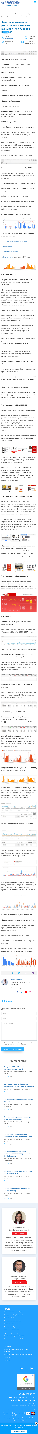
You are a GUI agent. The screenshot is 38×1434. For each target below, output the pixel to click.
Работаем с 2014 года (19, 1420)
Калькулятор (8, 1357)
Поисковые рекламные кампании (15, 241)
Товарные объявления (11, 1330)
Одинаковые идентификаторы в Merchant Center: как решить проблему (19, 1085)
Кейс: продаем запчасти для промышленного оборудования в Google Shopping (17, 1154)
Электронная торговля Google (14, 1336)
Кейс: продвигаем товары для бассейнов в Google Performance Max (18, 1135)
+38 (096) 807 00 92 (25, 1397)
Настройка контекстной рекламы (15, 1312)
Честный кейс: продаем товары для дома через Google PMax (17, 1118)
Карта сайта (20, 1415)
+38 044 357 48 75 (12, 5)
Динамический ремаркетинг (13, 1327)
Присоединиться (19, 1431)
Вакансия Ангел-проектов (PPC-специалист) (18, 1354)
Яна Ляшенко (9, 38)
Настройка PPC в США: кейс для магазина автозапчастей (16, 1068)
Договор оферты (9, 1415)
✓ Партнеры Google (26, 1418)
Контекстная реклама (12, 1418)
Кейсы (6, 32)
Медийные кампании (10, 252)
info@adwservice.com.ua (23, 1400)
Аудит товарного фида (11, 1333)
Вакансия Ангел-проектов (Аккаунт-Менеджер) (16, 1350)
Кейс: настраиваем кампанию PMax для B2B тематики (18, 1172)
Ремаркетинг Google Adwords (13, 1315)
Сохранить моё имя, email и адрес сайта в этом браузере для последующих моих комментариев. (20, 1043)
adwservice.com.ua (7, 14)
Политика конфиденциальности (13, 1413)
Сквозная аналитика (11, 1324)
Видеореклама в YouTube (12, 1321)
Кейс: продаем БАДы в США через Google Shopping (17, 1189)
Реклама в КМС (9, 1318)
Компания (7, 1346)
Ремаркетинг (7, 246)
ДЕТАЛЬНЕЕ (19, 1233)
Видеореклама (8, 257)
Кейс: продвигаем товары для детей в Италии (18, 1100)
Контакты (7, 1360)
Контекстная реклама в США (13, 1339)
